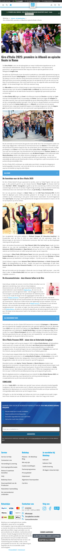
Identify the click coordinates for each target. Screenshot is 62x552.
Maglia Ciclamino (13, 297)
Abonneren (31, 434)
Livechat (28, 508)
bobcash (45, 460)
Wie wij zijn (26, 462)
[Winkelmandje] (59, 5)
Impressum (26, 476)
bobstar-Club (47, 463)
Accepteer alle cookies (46, 540)
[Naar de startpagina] (33, 5)
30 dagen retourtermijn (33, 1)
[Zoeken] (7, 5)
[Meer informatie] (59, 13)
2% (13, 1)
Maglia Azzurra (34, 303)
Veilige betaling (48, 1)
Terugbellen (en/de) (32, 516)
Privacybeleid (26, 473)
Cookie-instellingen (28, 466)
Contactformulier (31, 519)
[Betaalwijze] (10, 513)
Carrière (25, 483)
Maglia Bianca (10, 309)
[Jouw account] (51, 5)
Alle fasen (7, 173)
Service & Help (6, 457)
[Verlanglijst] (55, 5)
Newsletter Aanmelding (9, 489)
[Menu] (3, 5)
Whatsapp (28, 513)
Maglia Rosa (27, 290)
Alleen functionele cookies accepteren (47, 536)
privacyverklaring (36, 438)
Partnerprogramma (28, 469)
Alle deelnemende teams (11, 318)
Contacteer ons (6, 460)
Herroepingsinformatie (9, 467)
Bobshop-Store (6, 480)
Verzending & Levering (9, 464)
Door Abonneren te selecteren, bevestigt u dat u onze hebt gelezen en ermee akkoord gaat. (30, 439)
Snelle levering (6, 1)
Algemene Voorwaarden (30, 480)
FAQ (2, 476)
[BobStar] (11, 5)
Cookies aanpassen (46, 532)
